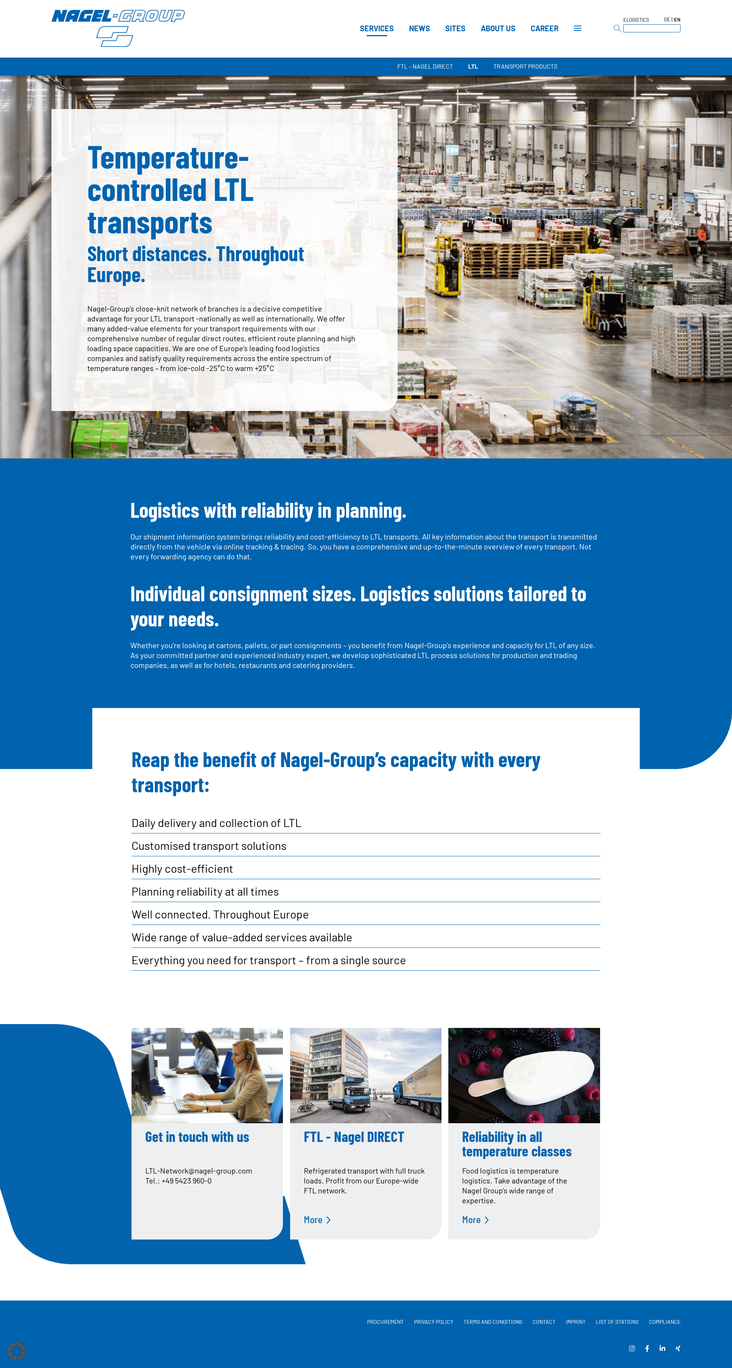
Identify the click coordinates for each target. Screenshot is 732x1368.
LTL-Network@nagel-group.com (198, 1170)
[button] (17, 1351)
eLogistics (636, 20)
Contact (544, 1321)
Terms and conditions (493, 1321)
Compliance (665, 1321)
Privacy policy (433, 1321)
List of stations (617, 1321)
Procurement (385, 1321)
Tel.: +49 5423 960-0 (178, 1180)
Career (545, 28)
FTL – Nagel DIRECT (425, 66)
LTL (473, 66)
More (313, 1219)
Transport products (525, 66)
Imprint (576, 1321)
